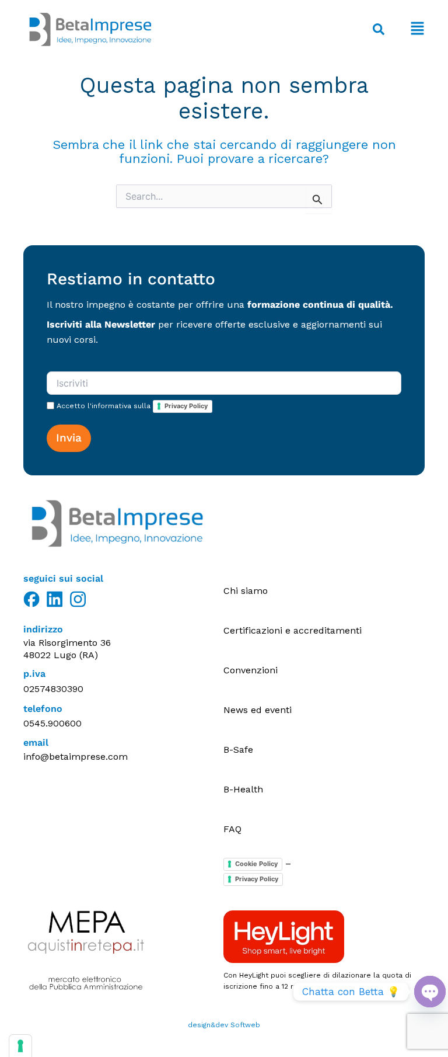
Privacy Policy (186, 406)
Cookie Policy (256, 864)
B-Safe (238, 749)
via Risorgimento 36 (67, 642)
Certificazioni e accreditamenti (292, 630)
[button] (410, 29)
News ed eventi (257, 709)
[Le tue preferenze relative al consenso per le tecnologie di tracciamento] (20, 1046)
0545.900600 (52, 723)
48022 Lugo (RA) (60, 654)
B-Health (243, 789)
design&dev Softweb (224, 1025)
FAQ (232, 829)
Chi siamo (245, 590)
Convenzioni (250, 670)
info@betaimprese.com (75, 756)
